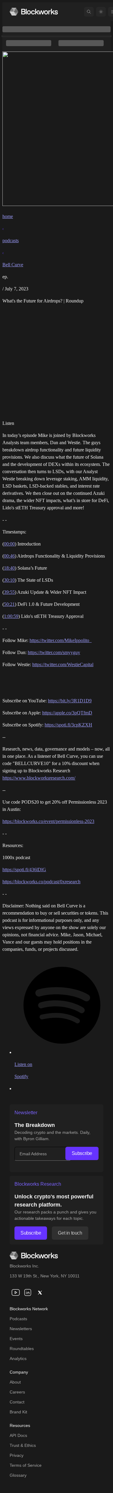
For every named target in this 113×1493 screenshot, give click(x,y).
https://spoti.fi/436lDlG (24, 869)
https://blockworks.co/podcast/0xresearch (41, 881)
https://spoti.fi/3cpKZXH (68, 724)
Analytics (18, 1358)
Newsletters (21, 1328)
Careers (17, 1392)
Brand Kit (18, 1411)
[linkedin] (28, 1292)
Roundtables (22, 1348)
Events (16, 1338)
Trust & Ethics (23, 1445)
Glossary (18, 1475)
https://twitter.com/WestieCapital (62, 664)
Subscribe (82, 1153)
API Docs (18, 1435)
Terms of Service (26, 1465)
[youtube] (16, 1292)
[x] (40, 1292)
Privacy (17, 1455)
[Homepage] (34, 11)
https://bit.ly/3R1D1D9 (70, 700)
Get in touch (70, 1232)
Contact (17, 1402)
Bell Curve (12, 264)
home (7, 216)
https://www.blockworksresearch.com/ (38, 777)
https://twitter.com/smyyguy (54, 652)
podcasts (10, 240)
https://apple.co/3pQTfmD (67, 712)
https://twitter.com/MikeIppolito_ (61, 640)
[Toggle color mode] (101, 12)
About (15, 1382)
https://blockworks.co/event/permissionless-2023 (48, 821)
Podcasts (18, 1318)
